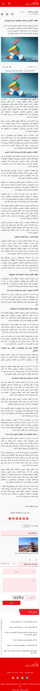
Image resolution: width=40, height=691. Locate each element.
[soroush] (12, 518)
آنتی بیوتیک (26, 526)
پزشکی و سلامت (33, 12)
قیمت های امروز (29, 672)
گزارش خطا (3, 563)
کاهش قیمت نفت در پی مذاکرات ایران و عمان (22, 627)
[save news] (7, 14)
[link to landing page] (32, 3)
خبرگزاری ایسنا (29, 506)
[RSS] (13, 678)
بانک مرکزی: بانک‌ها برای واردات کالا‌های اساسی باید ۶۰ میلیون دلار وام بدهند (20, 633)
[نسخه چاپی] (2, 14)
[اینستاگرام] (18, 678)
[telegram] (28, 518)
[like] (14, 564)
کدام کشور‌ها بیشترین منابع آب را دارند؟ (24, 640)
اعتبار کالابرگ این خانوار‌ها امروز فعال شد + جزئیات (21, 645)
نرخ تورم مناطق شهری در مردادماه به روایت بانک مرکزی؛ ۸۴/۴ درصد (20, 652)
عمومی (22, 12)
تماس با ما (15, 672)
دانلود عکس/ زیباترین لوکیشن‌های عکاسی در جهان (26, 553)
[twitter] (23, 518)
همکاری (9, 672)
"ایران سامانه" (16, 690)
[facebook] (9, 518)
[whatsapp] (19, 518)
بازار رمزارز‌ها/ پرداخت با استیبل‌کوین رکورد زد (22, 622)
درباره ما (21, 672)
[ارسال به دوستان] (12, 14)
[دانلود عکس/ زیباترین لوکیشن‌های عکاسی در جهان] (28, 545)
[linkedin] (16, 518)
